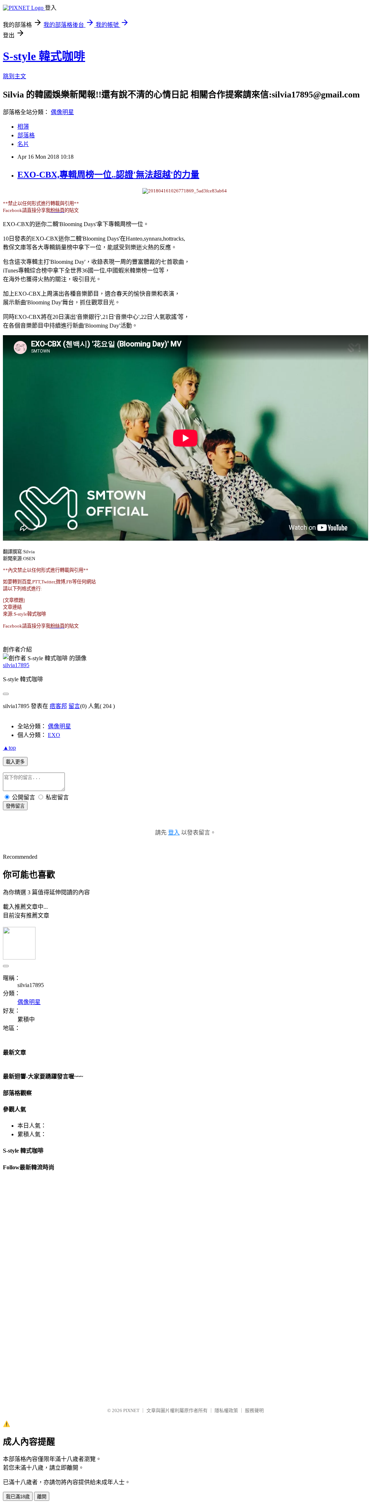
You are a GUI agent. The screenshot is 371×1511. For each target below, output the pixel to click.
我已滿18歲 (18, 1496)
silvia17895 (16, 665)
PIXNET (131, 1410)
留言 (74, 706)
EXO (54, 735)
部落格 (26, 135)
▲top (9, 748)
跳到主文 (14, 76)
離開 (41, 1496)
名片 (23, 144)
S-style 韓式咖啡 (44, 56)
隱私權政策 (226, 1410)
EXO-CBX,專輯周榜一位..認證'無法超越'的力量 (108, 174)
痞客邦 (58, 706)
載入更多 (15, 762)
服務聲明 (254, 1410)
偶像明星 (62, 112)
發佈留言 (15, 806)
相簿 (23, 127)
